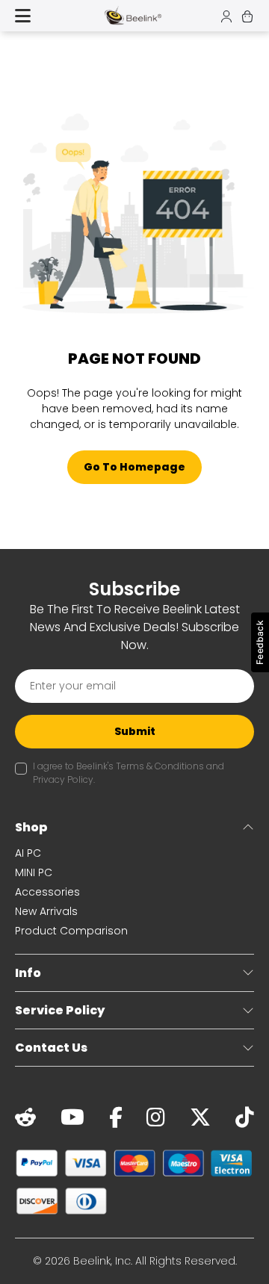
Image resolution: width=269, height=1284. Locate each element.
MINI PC (33, 872)
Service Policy (60, 1010)
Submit (134, 731)
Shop (31, 827)
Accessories (47, 891)
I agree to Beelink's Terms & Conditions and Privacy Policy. (128, 773)
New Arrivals (46, 911)
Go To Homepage (134, 466)
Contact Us (51, 1047)
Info (28, 972)
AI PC (28, 853)
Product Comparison (71, 930)
